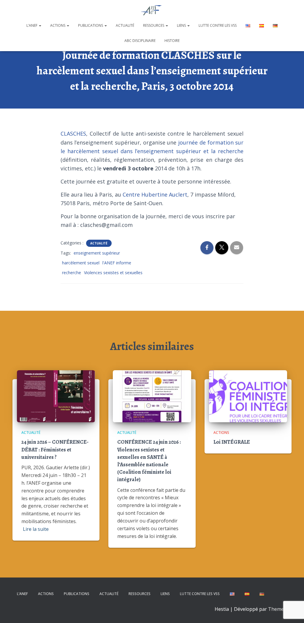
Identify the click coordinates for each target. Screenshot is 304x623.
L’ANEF (32, 25)
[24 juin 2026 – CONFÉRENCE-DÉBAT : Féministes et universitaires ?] (56, 395)
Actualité (125, 25)
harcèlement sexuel (80, 263)
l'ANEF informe (116, 263)
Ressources (154, 25)
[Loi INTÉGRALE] (248, 395)
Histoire (172, 40)
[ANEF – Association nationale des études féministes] (152, 10)
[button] (39, 25)
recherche (71, 272)
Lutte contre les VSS (218, 25)
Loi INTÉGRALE (231, 441)
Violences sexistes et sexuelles (113, 272)
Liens (182, 25)
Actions (58, 25)
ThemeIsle (280, 609)
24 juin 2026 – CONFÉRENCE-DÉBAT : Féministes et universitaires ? (54, 449)
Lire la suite (36, 529)
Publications (91, 25)
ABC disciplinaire (140, 40)
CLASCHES (73, 133)
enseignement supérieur (97, 253)
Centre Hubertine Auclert (155, 194)
